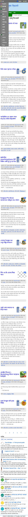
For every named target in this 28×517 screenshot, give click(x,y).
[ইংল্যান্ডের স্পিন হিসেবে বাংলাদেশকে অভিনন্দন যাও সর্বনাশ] (23, 200)
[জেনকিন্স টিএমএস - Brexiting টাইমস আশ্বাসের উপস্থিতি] (23, 374)
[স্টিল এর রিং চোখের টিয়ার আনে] (22, 274)
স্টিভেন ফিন (19, 231)
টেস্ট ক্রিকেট (13, 78)
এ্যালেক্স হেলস (6, 62)
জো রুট (11, 62)
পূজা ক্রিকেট (13, 5)
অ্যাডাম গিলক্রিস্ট (6, 148)
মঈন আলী (3, 109)
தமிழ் (3, 29)
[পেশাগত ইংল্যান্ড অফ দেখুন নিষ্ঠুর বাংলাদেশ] (21, 242)
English (4, 3)
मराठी (3, 24)
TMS (12, 393)
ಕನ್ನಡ (3, 19)
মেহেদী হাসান (9, 231)
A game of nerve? (9, 451)
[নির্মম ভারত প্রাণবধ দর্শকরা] (21, 71)
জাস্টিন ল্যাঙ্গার (20, 148)
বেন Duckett (11, 230)
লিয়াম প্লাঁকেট (19, 427)
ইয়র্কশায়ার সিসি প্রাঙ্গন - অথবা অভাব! (18, 508)
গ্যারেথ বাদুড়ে (3, 108)
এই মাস (2, 439)
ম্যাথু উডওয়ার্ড (17, 31)
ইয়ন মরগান (8, 265)
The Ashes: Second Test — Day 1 (12, 468)
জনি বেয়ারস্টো (12, 363)
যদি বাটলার (15, 62)
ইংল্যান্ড (6, 78)
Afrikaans (4, 11)
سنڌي (3, 39)
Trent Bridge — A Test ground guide (14, 442)
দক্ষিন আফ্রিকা (18, 265)
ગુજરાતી (4, 16)
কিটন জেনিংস (22, 108)
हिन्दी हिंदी (4, 6)
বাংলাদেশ (4, 207)
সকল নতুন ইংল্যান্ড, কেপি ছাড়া (15, 502)
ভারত (9, 78)
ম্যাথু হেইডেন (3, 150)
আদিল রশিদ (5, 106)
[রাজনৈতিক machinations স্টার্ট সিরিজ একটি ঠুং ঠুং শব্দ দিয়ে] (21, 159)
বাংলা (3, 14)
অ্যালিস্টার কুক (11, 106)
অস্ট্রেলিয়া (7, 126)
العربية (3, 9)
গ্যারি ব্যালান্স (3, 231)
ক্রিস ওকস (22, 106)
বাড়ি (25, 1)
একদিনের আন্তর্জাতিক (12, 33)
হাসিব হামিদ (9, 108)
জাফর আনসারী (13, 109)
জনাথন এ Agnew (7, 393)
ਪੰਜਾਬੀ (3, 27)
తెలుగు (3, 32)
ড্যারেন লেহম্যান (14, 148)
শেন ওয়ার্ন (8, 150)
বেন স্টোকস (17, 106)
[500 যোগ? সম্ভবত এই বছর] (23, 25)
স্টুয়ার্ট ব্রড (3, 365)
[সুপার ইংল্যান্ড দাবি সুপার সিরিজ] (21, 403)
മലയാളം (4, 21)
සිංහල (3, 45)
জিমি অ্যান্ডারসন (6, 363)
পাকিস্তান (7, 317)
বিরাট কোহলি (7, 109)
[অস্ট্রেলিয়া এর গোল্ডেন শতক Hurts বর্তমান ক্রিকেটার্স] (23, 119)
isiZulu (4, 37)
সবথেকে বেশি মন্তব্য (9, 439)
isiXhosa (4, 42)
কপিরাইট (4, 516)
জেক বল (19, 361)
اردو (3, 34)
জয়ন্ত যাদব (14, 108)
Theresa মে (22, 191)
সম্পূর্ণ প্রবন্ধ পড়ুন (4, 58)
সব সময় (5, 439)
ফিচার (14, 12)
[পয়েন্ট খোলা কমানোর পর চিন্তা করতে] (21, 309)
